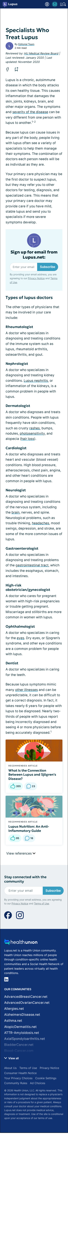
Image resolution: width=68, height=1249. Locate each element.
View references (19, 853)
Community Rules (15, 1083)
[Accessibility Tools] (47, 4)
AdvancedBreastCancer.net (25, 997)
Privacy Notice (36, 278)
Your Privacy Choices (18, 1078)
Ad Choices (37, 1083)
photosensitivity (32, 433)
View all (13, 1058)
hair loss (27, 439)
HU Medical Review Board (41, 53)
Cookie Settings (45, 1078)
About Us (10, 1068)
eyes (20, 638)
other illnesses (26, 690)
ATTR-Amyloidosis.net (21, 1033)
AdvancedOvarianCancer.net (27, 1003)
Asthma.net (13, 1021)
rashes (34, 428)
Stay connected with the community (25, 879)
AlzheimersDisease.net (22, 1015)
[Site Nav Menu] (63, 4)
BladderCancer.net (18, 1045)
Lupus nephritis (36, 381)
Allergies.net (14, 1009)
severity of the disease (30, 112)
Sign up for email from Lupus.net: (34, 255)
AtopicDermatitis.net (20, 1027)
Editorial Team (26, 44)
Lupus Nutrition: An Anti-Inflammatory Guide (28, 828)
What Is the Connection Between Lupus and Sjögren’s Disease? (32, 774)
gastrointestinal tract (32, 565)
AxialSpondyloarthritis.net (24, 1039)
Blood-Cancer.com (18, 1051)
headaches (40, 523)
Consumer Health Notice (20, 1073)
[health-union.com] (20, 943)
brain (16, 512)
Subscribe (47, 267)
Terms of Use (41, 903)
